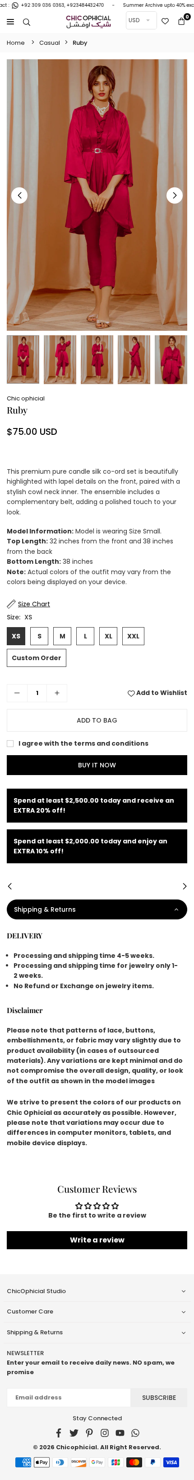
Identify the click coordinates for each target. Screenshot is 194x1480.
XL (108, 636)
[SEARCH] (26, 21)
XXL (133, 636)
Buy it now (97, 765)
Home (16, 42)
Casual (49, 42)
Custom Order (36, 657)
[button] (181, 21)
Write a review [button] (97, 1240)
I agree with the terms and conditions (82, 743)
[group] (97, 195)
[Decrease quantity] (17, 693)
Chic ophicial (26, 398)
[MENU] (10, 22)
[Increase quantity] (57, 693)
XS (16, 636)
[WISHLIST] (165, 21)
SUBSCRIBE (159, 1397)
